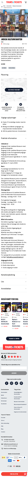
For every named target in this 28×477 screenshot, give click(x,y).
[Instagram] (11, 383)
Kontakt (3, 417)
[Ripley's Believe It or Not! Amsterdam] (17, 315)
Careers (3, 432)
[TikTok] (16, 383)
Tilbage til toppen (14, 338)
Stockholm (4, 403)
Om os (2, 420)
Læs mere (3, 64)
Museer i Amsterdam (19, 401)
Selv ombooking (5, 423)
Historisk (4, 68)
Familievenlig (12, 68)
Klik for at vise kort (14, 90)
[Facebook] (6, 383)
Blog (2, 429)
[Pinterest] (21, 383)
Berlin (2, 395)
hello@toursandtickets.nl (15, 257)
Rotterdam (4, 401)
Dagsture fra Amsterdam (20, 412)
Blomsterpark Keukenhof (20, 404)
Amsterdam (4, 392)
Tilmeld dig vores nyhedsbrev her (10, 364)
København (4, 398)
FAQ (2, 426)
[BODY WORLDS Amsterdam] (6, 314)
